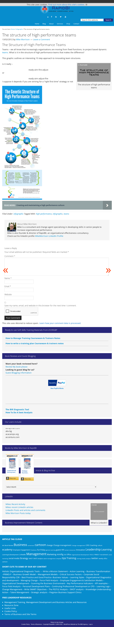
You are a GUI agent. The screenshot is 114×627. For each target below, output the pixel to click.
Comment (9, 256)
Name (8, 278)
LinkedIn (22, 554)
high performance (44, 213)
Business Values (60, 577)
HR (62, 550)
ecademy (7, 549)
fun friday (41, 550)
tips (64, 558)
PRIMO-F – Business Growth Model (19, 574)
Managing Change (29, 580)
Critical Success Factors (71, 574)
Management (36, 554)
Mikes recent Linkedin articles (19, 507)
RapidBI (57, 9)
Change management (62, 545)
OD (65, 555)
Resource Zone (11, 605)
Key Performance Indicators (80, 583)
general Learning (51, 550)
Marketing (51, 554)
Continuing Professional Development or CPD (73, 586)
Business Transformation (98, 571)
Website (8, 294)
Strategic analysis (39, 592)
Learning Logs (103, 586)
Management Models (48, 574)
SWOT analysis (38, 558)
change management (78, 545)
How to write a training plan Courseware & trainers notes (35, 338)
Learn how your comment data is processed (59, 323)
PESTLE (92, 554)
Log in (91, 624)
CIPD (87, 545)
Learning (106, 549)
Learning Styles (77, 577)
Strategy (24, 558)
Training (71, 558)
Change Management (12, 589)
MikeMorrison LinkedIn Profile (49, 236)
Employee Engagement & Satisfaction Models (81, 580)
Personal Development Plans (36, 586)
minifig (60, 554)
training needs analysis (84, 558)
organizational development (80, 555)
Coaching (93, 545)
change (50, 545)
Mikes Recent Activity (15, 504)
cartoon (40, 545)
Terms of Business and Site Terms (20, 614)
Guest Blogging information (19, 372)
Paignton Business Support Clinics (65, 592)
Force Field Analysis (49, 580)
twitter (94, 558)
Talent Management (19, 592)
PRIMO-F (97, 554)
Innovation (80, 549)
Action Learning (77, 571)
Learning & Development (10, 555)
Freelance (34, 550)
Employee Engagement (21, 550)
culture (100, 545)
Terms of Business (36, 624)
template (58, 558)
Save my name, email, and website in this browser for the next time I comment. (40, 305)
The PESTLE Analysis (58, 589)
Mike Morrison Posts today (18, 513)
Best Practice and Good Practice (37, 577)
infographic (18, 213)
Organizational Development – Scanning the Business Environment (33, 583)
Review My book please (16, 366)
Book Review (9, 545)
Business (20, 544)
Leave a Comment (41, 39)
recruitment (104, 555)
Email (7, 286)
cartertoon (31, 545)
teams (5, 52)
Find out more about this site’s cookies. (66, 4)
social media (14, 558)
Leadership (93, 549)
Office (69, 554)
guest (58, 549)
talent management (49, 558)
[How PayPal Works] (57, 385)
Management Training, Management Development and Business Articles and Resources (45, 602)
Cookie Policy (10, 611)
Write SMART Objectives (35, 589)
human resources (69, 550)
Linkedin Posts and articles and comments (25, 510)
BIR (3, 545)
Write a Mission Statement (55, 571)
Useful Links (10, 608)
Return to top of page (57, 622)
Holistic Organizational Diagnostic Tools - (21, 571)
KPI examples (101, 583)
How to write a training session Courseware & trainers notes (36, 343)
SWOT (31, 558)
